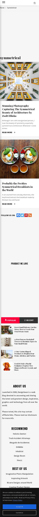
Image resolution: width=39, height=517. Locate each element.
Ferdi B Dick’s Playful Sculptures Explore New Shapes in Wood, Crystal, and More (25, 367)
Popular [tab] (11, 320)
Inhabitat (19, 451)
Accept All (19, 507)
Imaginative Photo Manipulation (19, 474)
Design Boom (19, 456)
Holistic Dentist (19, 434)
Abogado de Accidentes (20, 442)
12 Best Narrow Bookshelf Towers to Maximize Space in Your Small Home (25, 341)
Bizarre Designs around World (19, 482)
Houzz (19, 460)
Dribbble (19, 447)
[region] (19, 502)
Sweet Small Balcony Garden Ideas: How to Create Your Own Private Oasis (25, 329)
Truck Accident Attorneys (19, 438)
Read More (19, 81)
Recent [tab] (30, 320)
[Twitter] (22, 215)
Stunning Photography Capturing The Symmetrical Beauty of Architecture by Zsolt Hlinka (18, 110)
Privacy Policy (17, 500)
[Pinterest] (26, 215)
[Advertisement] (19, 34)
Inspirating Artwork (19, 478)
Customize (19, 513)
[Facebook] (18, 215)
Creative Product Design (19, 487)
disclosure (32, 415)
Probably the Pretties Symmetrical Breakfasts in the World (17, 187)
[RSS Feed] (30, 215)
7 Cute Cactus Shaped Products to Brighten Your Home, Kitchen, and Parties (24, 354)
